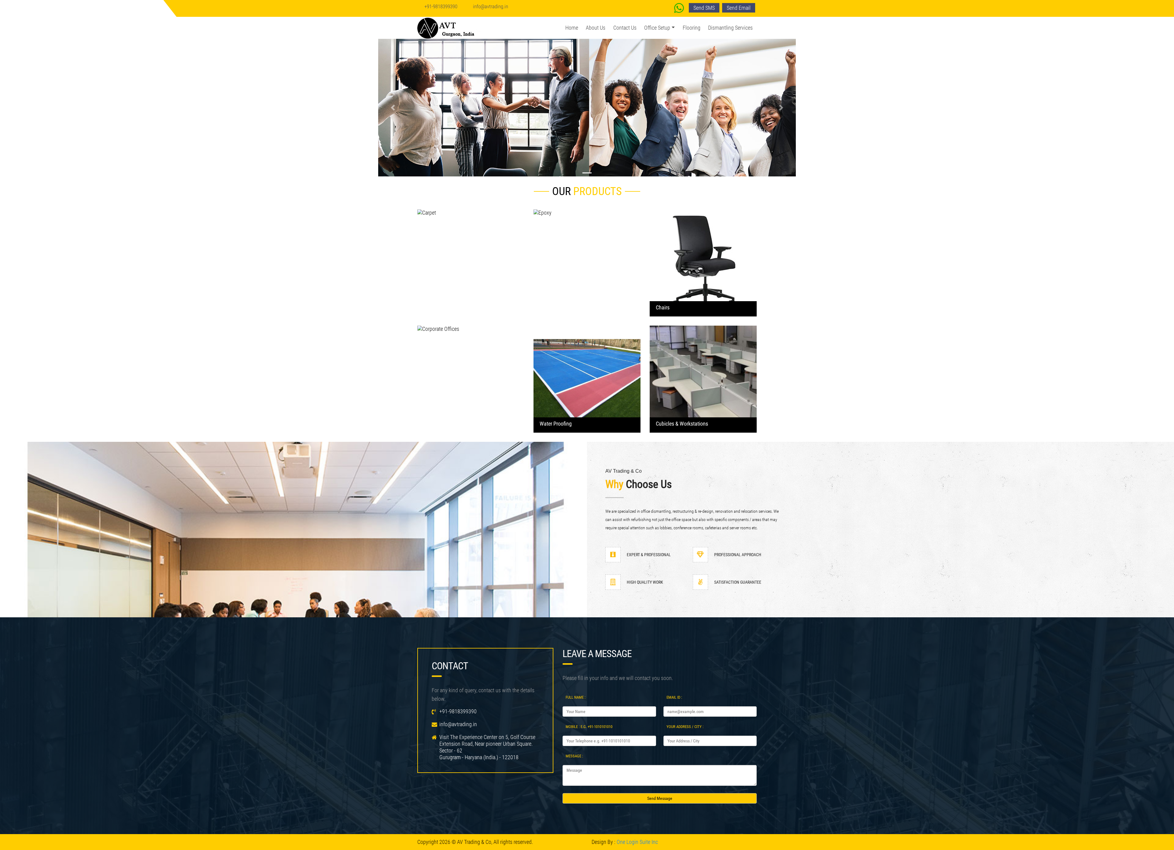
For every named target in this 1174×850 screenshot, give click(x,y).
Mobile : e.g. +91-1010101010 (589, 726)
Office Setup (657, 27)
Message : (574, 756)
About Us (595, 27)
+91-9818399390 (440, 6)
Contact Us (625, 27)
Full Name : (575, 697)
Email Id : (674, 697)
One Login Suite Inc (637, 842)
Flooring (691, 27)
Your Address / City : (684, 726)
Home (571, 27)
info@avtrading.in (490, 6)
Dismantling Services (730, 27)
